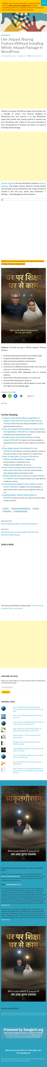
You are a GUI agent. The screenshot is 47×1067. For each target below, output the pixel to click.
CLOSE (44, 3)
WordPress (5, 35)
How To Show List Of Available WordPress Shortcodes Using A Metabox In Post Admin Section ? (28, 771)
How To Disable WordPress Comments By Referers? (19, 522)
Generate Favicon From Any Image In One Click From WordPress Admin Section (20, 532)
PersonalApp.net (23, 1053)
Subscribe (6, 692)
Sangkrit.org (5, 919)
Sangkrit (23, 56)
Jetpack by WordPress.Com (21, 508)
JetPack (5, 508)
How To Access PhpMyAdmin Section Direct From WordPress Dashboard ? (28, 723)
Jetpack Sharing (7, 183)
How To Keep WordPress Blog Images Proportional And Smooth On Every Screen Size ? (28, 709)
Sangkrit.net (5, 905)
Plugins (35, 508)
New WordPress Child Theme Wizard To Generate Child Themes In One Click (27, 730)
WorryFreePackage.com (30, 1050)
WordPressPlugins (20, 511)
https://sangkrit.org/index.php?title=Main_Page (14, 1041)
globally (23, 3)
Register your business (11, 3)
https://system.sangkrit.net (10, 876)
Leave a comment (36, 56)
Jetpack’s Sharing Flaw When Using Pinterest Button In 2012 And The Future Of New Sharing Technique (22, 420)
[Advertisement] (23, 85)
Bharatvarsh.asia (12, 1050)
